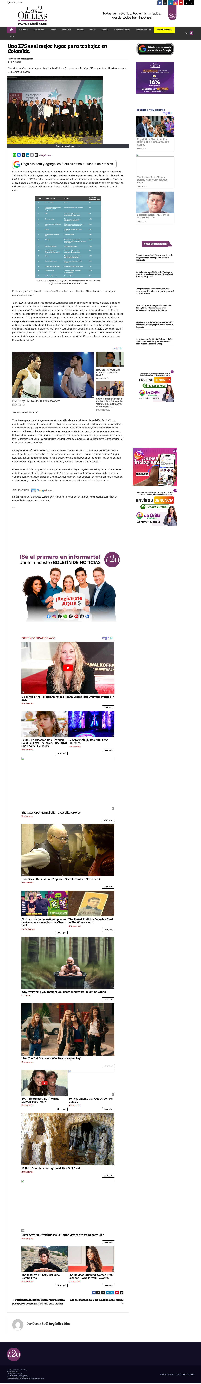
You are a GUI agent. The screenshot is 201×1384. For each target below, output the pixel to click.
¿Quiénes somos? (167, 1374)
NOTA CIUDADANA (143, 30)
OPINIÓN (80, 30)
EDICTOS (105, 30)
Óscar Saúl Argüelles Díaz (22, 59)
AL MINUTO (23, 30)
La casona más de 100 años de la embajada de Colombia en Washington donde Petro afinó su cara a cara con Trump (154, 341)
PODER (53, 30)
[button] (186, 33)
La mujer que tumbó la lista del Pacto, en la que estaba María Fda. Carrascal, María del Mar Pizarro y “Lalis (154, 274)
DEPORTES (66, 30)
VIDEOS (93, 30)
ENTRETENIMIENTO (122, 30)
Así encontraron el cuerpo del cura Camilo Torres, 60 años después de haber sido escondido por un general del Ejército (153, 307)
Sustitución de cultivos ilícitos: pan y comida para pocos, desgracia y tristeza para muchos (38, 1301)
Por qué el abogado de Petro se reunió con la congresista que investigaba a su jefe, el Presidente (154, 257)
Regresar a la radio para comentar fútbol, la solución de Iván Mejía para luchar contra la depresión (154, 324)
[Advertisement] (67, 528)
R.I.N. (12, 36)
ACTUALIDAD (39, 30)
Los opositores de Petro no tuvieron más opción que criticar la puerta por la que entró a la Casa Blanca (155, 291)
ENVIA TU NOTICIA (164, 30)
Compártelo (45, 155)
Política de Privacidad (185, 1374)
